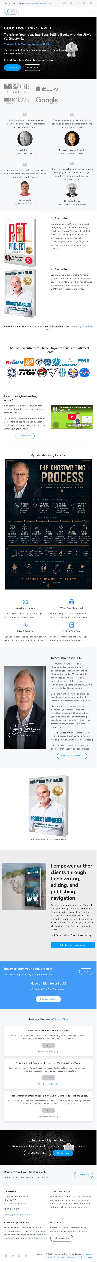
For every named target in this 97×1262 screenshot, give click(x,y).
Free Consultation (48, 999)
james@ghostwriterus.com (17, 1214)
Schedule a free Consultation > (38, 3)
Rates (86, 971)
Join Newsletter (62, 1238)
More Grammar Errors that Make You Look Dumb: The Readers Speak (48, 1095)
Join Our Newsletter (37, 1153)
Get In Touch (63, 1153)
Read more (49, 1045)
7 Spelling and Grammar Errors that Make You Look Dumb (48, 1063)
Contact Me (83, 1174)
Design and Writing (76, 1257)
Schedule (12, 67)
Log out (90, 1257)
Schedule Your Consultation (72, 945)
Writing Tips (59, 1019)
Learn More (32, 67)
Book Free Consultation (72, 755)
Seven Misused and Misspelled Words (48, 1030)
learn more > (84, 1207)
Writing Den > (19, 1203)
